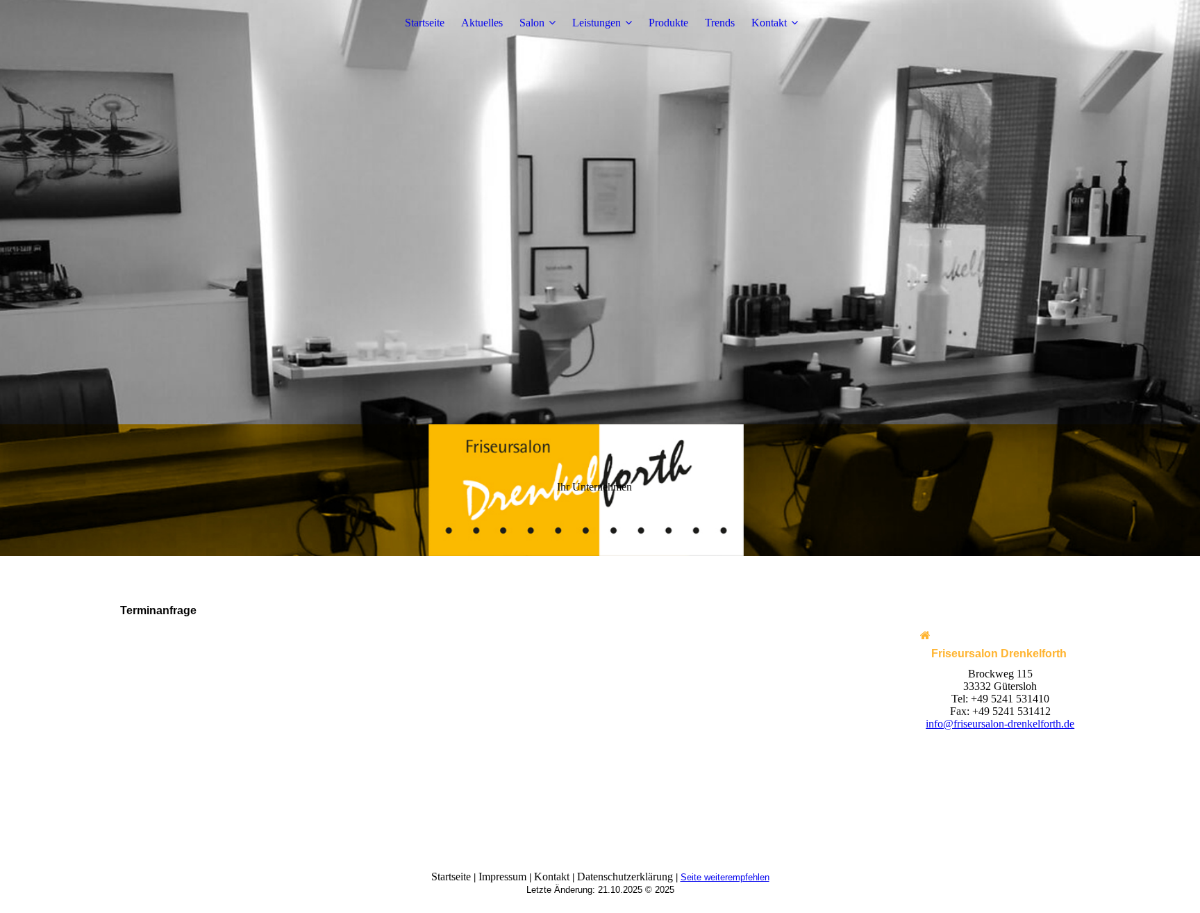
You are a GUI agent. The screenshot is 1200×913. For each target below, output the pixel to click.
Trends (720, 22)
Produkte (668, 22)
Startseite (424, 22)
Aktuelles (482, 22)
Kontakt (769, 22)
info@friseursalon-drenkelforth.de (1000, 724)
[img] (600, 278)
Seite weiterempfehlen (725, 877)
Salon (531, 22)
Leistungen (596, 22)
